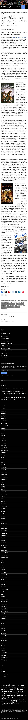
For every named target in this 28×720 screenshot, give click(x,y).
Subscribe (4, 373)
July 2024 (3, 455)
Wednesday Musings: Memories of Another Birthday (12, 388)
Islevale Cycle (14, 693)
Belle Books (3, 685)
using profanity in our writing (19, 37)
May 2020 (3, 567)
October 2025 (4, 423)
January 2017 (3, 606)
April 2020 (3, 569)
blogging (18, 300)
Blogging (3, 12)
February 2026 (4, 413)
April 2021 (3, 540)
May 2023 (3, 486)
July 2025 (3, 430)
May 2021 (3, 538)
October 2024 (4, 447)
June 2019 (3, 579)
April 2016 (3, 628)
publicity (21, 697)
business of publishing (20, 685)
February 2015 (4, 652)
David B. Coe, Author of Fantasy (11, 7)
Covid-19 (7, 689)
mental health (18, 695)
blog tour (13, 685)
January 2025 (3, 445)
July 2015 (3, 645)
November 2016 (4, 611)
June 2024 (3, 457)
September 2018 (4, 589)
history (2, 694)
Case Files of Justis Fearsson (16, 687)
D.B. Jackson (8, 12)
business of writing (5, 687)
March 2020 (3, 572)
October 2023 (4, 474)
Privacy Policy (4, 358)
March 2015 (3, 650)
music (22, 695)
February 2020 (4, 574)
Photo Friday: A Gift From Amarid (8, 320)
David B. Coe (14, 12)
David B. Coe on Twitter (6, 340)
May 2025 (3, 435)
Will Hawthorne (21, 305)
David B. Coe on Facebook (6, 343)
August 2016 (3, 618)
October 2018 (4, 586)
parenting (6, 697)
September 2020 (4, 557)
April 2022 (3, 518)
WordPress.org (4, 676)
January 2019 (3, 584)
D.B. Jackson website (5, 338)
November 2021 (4, 530)
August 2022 (3, 508)
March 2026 (3, 411)
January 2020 (3, 577)
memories (13, 695)
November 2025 (4, 420)
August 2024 (3, 452)
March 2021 (3, 542)
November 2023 (4, 472)
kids (18, 694)
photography (12, 697)
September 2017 (4, 601)
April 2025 (3, 438)
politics (17, 697)
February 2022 (4, 523)
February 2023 (4, 494)
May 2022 (3, 516)
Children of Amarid (6, 302)
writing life (17, 307)
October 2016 (4, 613)
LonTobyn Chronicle (21, 12)
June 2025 (3, 433)
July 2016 (3, 621)
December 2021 (4, 528)
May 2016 (3, 625)
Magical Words (4, 353)
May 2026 (3, 408)
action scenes (11, 300)
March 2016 (3, 630)
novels (2, 697)
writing (3, 307)
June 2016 (3, 623)
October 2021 (4, 533)
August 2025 (3, 428)
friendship (22, 692)
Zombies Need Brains (4, 704)
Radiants (18, 698)
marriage (8, 695)
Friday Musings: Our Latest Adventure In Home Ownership (13, 397)
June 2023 (3, 484)
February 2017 (4, 603)
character (24, 300)
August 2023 (3, 479)
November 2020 (4, 552)
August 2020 (3, 560)
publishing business (12, 698)
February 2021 (4, 545)
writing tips (4, 308)
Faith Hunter (4, 303)
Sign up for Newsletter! (5, 336)
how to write (12, 303)
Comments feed (4, 673)
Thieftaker (6, 701)
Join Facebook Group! (5, 333)
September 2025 (4, 425)
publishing (4, 699)
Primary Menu (26, 7)
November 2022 (4, 501)
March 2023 (3, 491)
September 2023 (4, 477)
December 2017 (4, 599)
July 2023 (3, 481)
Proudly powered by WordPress (12, 718)
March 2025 (3, 440)
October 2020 (4, 555)
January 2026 (3, 416)
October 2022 (4, 503)
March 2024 (3, 464)
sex (10, 305)
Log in (2, 668)
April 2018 (3, 596)
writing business (3, 703)
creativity (11, 689)
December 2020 (4, 550)
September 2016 (4, 616)
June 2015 (3, 647)
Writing (2, 13)
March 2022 (3, 521)
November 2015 (4, 638)
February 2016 (4, 633)
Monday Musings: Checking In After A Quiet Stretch (11, 391)
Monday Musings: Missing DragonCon (9, 315)
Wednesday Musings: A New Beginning (9, 399)
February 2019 (4, 582)
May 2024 (3, 459)
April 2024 (3, 462)
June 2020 (3, 564)
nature (25, 695)
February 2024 (4, 467)
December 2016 (4, 608)
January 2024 (3, 469)
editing (13, 692)
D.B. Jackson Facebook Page (7, 350)
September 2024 (4, 450)
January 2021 (3, 547)
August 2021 (3, 535)
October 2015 (4, 640)
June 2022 (3, 513)
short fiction (22, 698)
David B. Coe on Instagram (6, 345)
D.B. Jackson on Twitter (6, 348)
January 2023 (3, 496)
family (17, 692)
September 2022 (4, 506)
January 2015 (3, 655)
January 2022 (3, 525)
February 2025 (4, 442)
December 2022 (4, 499)
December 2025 (4, 418)
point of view (4, 305)
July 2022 (3, 511)
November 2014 (4, 660)
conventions (3, 689)
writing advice (10, 307)
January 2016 (3, 635)
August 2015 (3, 643)
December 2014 (4, 657)
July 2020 (3, 562)
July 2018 (3, 591)
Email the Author (4, 355)
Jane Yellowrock (20, 303)
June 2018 (3, 594)
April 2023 (3, 489)
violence (14, 305)
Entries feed (3, 671)
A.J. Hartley (4, 300)
